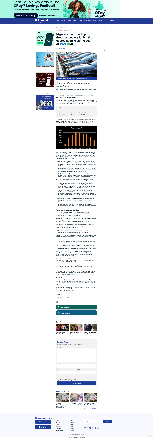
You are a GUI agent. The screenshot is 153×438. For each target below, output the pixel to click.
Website (79, 369)
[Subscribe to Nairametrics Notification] (150, 436)
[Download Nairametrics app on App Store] (43, 427)
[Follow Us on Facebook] (90, 427)
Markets (72, 424)
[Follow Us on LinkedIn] (93, 427)
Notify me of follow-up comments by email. (67, 379)
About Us (58, 422)
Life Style (72, 430)
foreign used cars (60, 297)
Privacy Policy (58, 426)
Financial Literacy (73, 428)
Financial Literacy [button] (87, 20)
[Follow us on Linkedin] (38, 22)
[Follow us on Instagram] (40, 22)
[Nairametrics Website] (42, 20)
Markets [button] (74, 20)
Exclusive (72, 420)
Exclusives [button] (63, 20)
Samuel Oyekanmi (60, 48)
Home (58, 20)
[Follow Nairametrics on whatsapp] (45, 102)
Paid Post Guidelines (60, 430)
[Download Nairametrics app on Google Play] (43, 422)
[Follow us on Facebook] (36, 22)
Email (58, 369)
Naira (68, 297)
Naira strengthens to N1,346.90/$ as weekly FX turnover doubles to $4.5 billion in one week (61, 405)
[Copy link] (71, 44)
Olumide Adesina (80, 406)
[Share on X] (57, 44)
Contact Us (58, 424)
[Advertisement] (108, 38)
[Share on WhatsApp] (68, 44)
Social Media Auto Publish (72, 437)
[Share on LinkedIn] (64, 44)
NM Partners (58, 428)
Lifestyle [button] (94, 20)
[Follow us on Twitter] (42, 22)
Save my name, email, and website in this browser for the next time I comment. (73, 376)
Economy (72, 422)
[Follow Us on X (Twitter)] (98, 427)
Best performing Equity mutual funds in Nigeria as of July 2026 (72, 114)
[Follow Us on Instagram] (95, 427)
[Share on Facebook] (61, 44)
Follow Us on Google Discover (91, 48)
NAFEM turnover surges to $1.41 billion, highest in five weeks (90, 405)
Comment (59, 347)
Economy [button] (69, 20)
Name (58, 363)
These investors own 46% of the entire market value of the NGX (72, 113)
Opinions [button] (100, 20)
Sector (71, 426)
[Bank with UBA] (45, 80)
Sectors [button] (80, 20)
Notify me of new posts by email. (65, 380)
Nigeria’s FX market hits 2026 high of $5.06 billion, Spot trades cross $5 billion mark (76, 111)
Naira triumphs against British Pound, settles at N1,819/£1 (76, 404)
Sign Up (107, 421)
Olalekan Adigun (66, 409)
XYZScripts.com (82, 437)
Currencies (61, 27)
